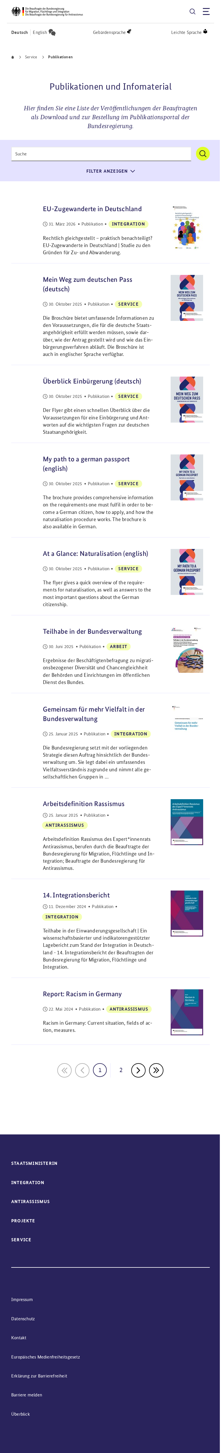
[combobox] (101, 154)
